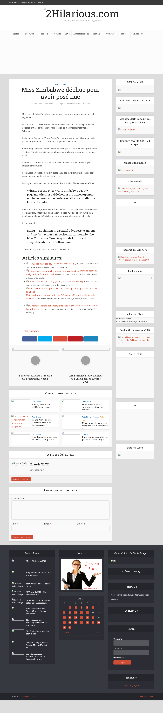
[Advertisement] (81, 56)
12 (87, 612)
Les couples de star (35, 2)
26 (87, 622)
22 (64, 622)
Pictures (29, 33)
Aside (140, 696)
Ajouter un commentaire (70, 104)
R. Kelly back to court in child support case (43, 405)
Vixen (152, 696)
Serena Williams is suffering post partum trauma (93, 407)
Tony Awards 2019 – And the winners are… (38, 573)
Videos (57, 33)
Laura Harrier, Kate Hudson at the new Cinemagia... (38, 601)
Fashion (44, 33)
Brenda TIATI (52, 104)
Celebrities (137, 33)
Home (16, 33)
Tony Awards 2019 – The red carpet (38, 585)
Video (146, 696)
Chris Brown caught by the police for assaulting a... (95, 438)
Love (67, 33)
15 (64, 617)
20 (93, 617)
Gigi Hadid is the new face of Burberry (37, 632)
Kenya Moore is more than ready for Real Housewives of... (95, 425)
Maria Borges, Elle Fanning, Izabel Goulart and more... (36, 622)
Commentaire (17, 498)
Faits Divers (60, 84)
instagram (137, 595)
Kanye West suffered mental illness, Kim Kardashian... (41, 422)
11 (81, 612)
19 (87, 617)
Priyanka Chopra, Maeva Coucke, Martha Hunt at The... (37, 645)
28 (99, 622)
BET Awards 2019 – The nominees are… (36, 593)
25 (81, 622)
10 (76, 612)
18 (81, 617)
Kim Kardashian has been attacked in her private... (44, 438)
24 (76, 622)
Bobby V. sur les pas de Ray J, (69, 281)
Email (47, 523)
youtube (114, 599)
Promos (96, 417)
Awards (110, 33)
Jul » (98, 632)
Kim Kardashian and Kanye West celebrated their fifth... (36, 611)
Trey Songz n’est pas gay (64, 263)
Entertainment (81, 33)
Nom (14, 523)
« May (66, 632)
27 (93, 622)
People (24, 2)
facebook (115, 595)
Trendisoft (36, 696)
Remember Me (121, 657)
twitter (121, 595)
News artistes (14, 2)
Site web (81, 523)
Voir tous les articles (21, 479)
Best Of (96, 33)
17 (76, 617)
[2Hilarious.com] (81, 12)
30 (70, 627)
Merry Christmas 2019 (36, 561)
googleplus (128, 595)
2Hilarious (26, 696)
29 (64, 627)
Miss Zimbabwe (31, 331)
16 (70, 617)
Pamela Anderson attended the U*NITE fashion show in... (35, 656)
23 (70, 622)
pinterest (145, 595)
